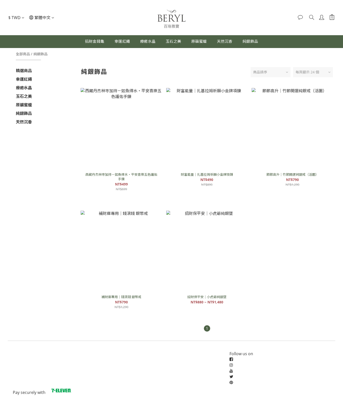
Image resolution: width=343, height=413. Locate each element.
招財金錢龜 (94, 41)
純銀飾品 (250, 41)
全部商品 (23, 54)
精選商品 (24, 70)
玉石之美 (173, 41)
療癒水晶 (148, 41)
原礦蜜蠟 (199, 41)
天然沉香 (225, 41)
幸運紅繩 (122, 41)
